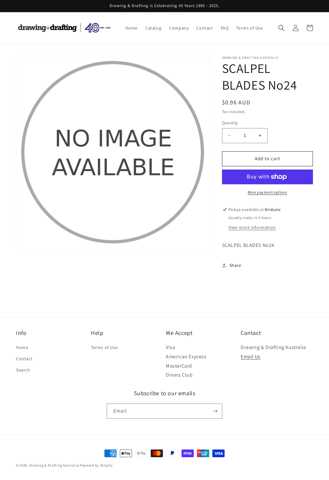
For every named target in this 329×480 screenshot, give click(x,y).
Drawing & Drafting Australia (54, 465)
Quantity (230, 123)
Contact (24, 359)
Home (22, 347)
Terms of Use (104, 347)
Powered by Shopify (96, 465)
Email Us (251, 356)
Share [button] (235, 265)
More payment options (267, 192)
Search (23, 370)
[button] (281, 28)
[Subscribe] (215, 411)
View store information (252, 227)
